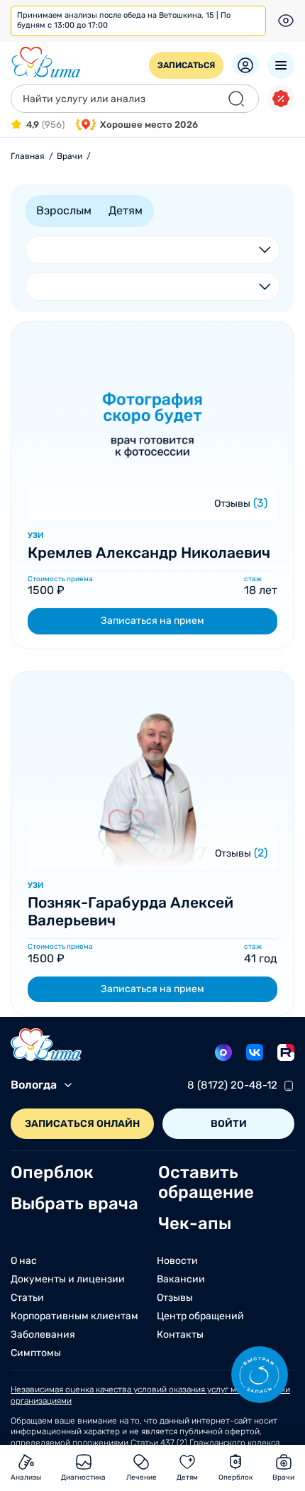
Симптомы (36, 1353)
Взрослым (64, 210)
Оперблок (52, 1172)
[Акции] (280, 98)
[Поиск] (236, 98)
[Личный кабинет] (245, 64)
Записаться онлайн (82, 1124)
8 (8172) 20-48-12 (232, 1085)
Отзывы (232, 503)
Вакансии (181, 1279)
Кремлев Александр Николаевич (149, 552)
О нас (24, 1261)
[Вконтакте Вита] (254, 1052)
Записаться (186, 65)
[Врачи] (152, 512)
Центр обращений (200, 1316)
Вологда (34, 1084)
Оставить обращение (206, 1182)
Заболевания (43, 1335)
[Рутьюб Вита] (285, 1052)
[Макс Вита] (223, 1052)
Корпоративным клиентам (74, 1316)
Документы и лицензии (68, 1279)
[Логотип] (46, 62)
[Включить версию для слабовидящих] (285, 20)
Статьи (27, 1298)
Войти (229, 1124)
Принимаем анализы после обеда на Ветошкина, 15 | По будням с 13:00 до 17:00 (124, 20)
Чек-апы (194, 1223)
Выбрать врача (74, 1204)
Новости (177, 1261)
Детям (126, 210)
